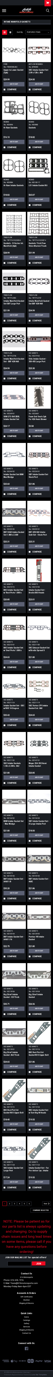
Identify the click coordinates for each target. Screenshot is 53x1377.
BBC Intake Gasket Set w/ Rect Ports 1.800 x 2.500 (13, 591)
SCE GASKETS (33, 353)
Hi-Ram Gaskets (11, 128)
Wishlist (26, 1300)
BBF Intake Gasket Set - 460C (39, 880)
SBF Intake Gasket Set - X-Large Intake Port (39, 822)
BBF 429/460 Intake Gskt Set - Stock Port (38, 533)
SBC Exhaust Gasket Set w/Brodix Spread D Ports (39, 649)
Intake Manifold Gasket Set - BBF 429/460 (14, 360)
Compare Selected (41, 1210)
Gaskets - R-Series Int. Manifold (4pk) (14, 244)
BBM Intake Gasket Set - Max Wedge (13, 822)
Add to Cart (14, 84)
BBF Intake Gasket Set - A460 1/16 (14, 938)
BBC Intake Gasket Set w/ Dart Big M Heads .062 (38, 1111)
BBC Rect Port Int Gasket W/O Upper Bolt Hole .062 (13, 1111)
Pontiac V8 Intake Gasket (36, 938)
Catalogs (26, 1320)
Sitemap (26, 1372)
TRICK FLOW (8, 237)
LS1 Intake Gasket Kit (38, 185)
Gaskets (32, 128)
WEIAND (6, 122)
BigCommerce (17, 1375)
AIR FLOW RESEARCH (36, 64)
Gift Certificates (26, 1297)
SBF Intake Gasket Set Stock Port (38, 475)
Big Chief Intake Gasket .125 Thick (11, 995)
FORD (5, 64)
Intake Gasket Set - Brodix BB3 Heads (37, 591)
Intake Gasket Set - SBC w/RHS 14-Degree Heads (14, 707)
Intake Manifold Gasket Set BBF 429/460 (39, 302)
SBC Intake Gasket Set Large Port (13, 1169)
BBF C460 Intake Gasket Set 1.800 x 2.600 (14, 533)
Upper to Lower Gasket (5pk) (13, 71)
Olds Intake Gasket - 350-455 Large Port (38, 360)
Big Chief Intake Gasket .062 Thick (11, 1053)
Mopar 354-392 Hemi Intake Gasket (38, 764)
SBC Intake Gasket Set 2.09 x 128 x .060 (38, 71)
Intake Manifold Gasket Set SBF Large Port (14, 302)
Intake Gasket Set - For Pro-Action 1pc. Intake (39, 1169)
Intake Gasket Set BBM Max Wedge (13, 475)
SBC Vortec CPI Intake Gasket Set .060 (38, 706)
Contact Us (26, 1333)
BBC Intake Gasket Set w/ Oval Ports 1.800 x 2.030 (13, 649)
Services (26, 1327)
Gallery (26, 1323)
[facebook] (26, 1348)
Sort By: (20, 32)
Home (26, 1317)
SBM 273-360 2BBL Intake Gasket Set (12, 417)
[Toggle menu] (4, 10)
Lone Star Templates (39, 1375)
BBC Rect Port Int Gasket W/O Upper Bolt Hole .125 (39, 1054)
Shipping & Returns (26, 1303)
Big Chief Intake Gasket (36, 995)
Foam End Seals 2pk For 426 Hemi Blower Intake (38, 418)
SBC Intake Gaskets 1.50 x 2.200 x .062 (12, 764)
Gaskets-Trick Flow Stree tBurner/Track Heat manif (37, 245)
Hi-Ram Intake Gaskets (14, 185)
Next (46, 1204)
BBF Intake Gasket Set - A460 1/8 (14, 880)
